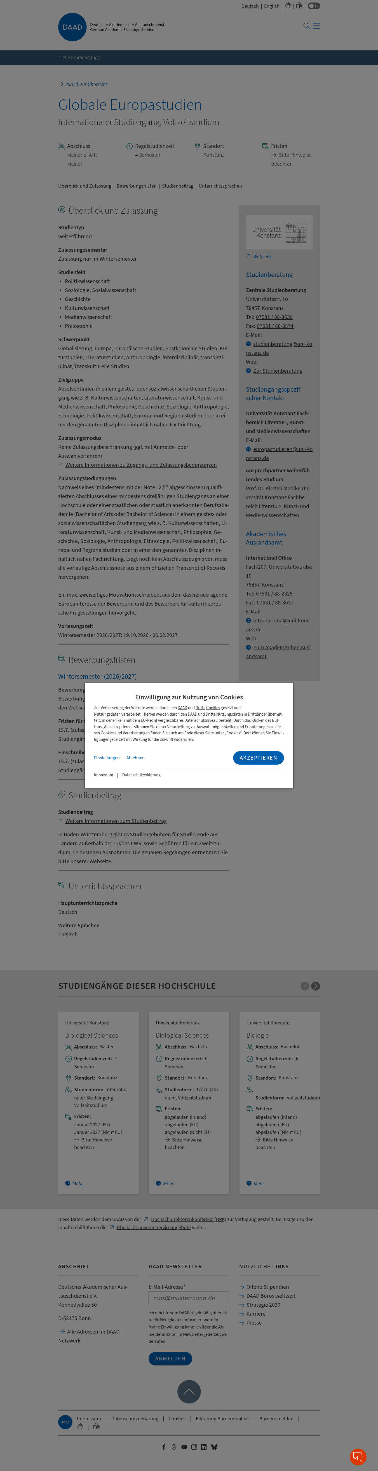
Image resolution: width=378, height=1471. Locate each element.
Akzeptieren (259, 757)
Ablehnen (135, 758)
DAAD (182, 708)
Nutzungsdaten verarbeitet (117, 714)
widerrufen (183, 739)
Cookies (213, 708)
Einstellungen (107, 758)
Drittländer (257, 714)
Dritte (200, 708)
